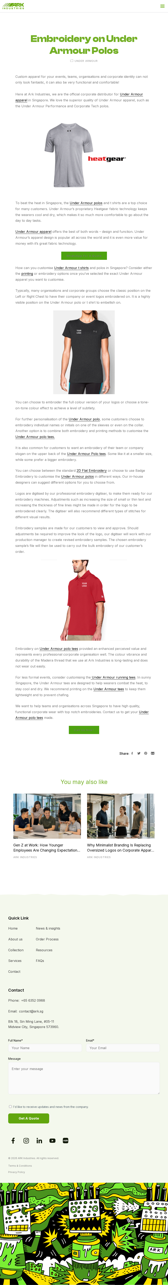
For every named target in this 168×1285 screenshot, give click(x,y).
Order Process (47, 939)
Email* (90, 1040)
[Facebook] (13, 1141)
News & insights (48, 928)
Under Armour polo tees (59, 649)
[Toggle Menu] (162, 6)
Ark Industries (25, 857)
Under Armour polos (86, 203)
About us (15, 939)
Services (15, 961)
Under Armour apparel (33, 232)
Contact (14, 971)
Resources (44, 950)
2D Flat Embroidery (92, 470)
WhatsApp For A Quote (84, 255)
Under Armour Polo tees (86, 454)
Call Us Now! (84, 730)
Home (13, 928)
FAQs (40, 961)
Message (14, 1058)
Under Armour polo (84, 419)
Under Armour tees (108, 689)
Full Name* (15, 1040)
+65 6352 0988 (33, 1000)
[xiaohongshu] (65, 1141)
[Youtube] (52, 1141)
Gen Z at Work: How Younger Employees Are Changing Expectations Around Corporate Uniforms (46, 848)
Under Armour (86, 60)
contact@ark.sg (31, 1011)
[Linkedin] (39, 1141)
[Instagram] (26, 1141)
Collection (16, 950)
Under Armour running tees (113, 677)
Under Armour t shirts (71, 268)
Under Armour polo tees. (35, 437)
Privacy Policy (16, 1172)
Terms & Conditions (20, 1165)
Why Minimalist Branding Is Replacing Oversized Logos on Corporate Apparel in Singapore (120, 848)
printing (27, 273)
